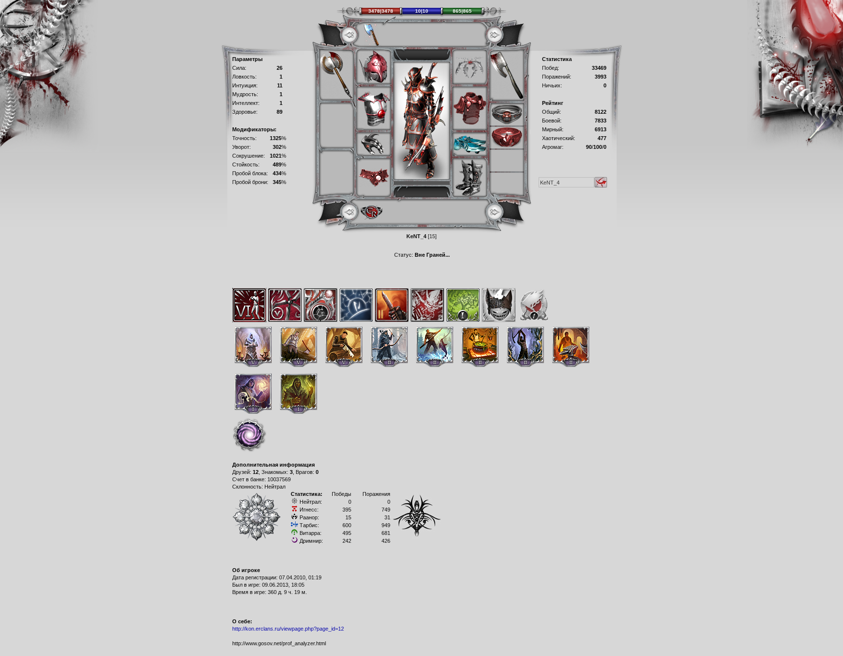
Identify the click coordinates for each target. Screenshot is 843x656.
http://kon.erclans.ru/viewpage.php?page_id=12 (288, 629)
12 (256, 472)
